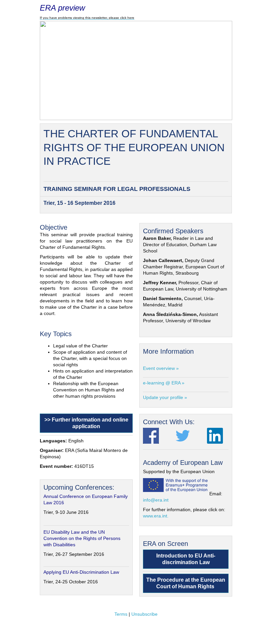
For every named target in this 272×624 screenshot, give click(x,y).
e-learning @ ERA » (163, 382)
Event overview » (161, 368)
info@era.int (156, 500)
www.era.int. (156, 515)
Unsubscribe (144, 614)
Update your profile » (165, 397)
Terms (120, 614)
